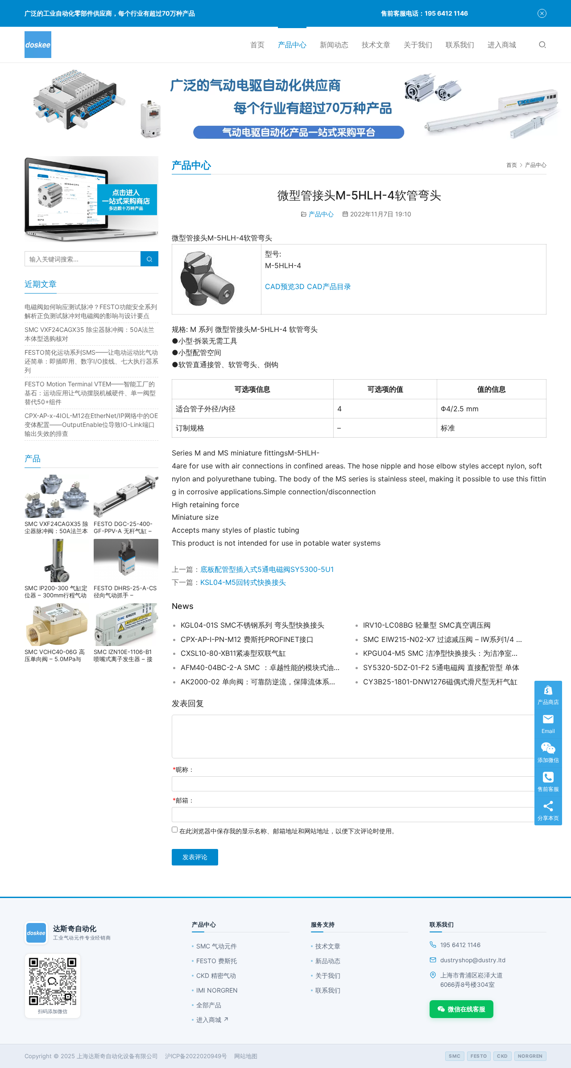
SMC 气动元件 (216, 946)
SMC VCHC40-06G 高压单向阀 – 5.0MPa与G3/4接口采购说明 (55, 655)
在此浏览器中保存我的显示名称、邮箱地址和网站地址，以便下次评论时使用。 (288, 831)
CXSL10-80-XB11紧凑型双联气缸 (233, 653)
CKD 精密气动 (216, 975)
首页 (257, 44)
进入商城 (502, 44)
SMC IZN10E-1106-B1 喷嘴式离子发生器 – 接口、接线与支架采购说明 (125, 655)
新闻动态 (334, 44)
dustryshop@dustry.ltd (472, 960)
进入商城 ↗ (212, 1019)
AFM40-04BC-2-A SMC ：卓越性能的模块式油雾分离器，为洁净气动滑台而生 (261, 667)
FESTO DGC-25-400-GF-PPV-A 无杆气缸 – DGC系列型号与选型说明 (126, 527)
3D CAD (309, 286)
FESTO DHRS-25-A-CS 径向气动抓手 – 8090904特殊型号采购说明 (125, 591)
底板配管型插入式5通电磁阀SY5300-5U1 (267, 569)
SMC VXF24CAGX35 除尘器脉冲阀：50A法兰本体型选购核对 (56, 527)
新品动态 (327, 961)
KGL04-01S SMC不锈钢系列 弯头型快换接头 (252, 625)
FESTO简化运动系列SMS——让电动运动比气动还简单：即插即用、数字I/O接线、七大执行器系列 (91, 361)
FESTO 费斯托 (216, 961)
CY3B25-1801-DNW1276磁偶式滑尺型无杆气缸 (440, 681)
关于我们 (418, 44)
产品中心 (292, 44)
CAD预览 (280, 286)
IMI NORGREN (217, 990)
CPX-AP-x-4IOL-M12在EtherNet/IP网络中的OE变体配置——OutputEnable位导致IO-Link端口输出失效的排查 (91, 424)
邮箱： (183, 800)
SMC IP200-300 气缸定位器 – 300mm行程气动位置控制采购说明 (56, 591)
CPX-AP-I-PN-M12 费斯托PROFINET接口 (247, 639)
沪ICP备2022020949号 (196, 1056)
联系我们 (460, 44)
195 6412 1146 (460, 944)
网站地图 (245, 1056)
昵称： (183, 769)
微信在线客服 (466, 1009)
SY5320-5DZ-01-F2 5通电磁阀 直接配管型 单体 (441, 667)
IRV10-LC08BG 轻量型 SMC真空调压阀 (427, 625)
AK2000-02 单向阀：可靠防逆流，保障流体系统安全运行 (261, 681)
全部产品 (208, 1005)
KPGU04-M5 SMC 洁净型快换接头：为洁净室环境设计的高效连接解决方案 (443, 653)
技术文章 (376, 44)
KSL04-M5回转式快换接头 (243, 582)
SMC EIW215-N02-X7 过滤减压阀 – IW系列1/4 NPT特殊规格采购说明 (443, 639)
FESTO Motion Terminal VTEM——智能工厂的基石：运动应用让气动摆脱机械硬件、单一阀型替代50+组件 (90, 393)
